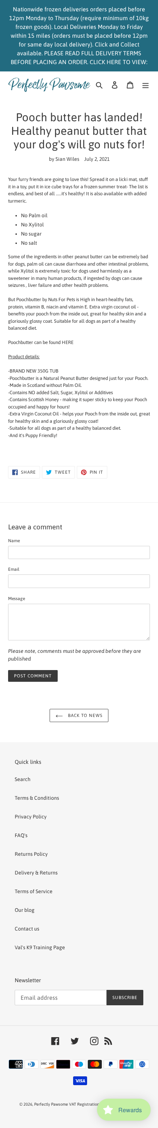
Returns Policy (31, 854)
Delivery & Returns (36, 873)
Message (16, 598)
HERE (67, 342)
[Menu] (145, 84)
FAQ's (21, 835)
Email (13, 569)
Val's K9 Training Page (40, 947)
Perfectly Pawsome (51, 1104)
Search (22, 779)
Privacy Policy (31, 817)
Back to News (85, 715)
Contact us (27, 929)
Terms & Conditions (37, 798)
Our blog (25, 910)
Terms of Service (34, 891)
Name (14, 540)
